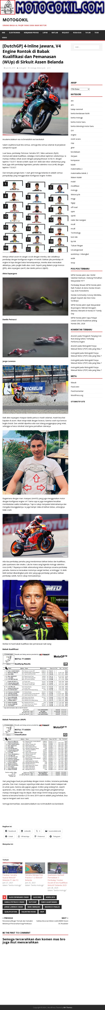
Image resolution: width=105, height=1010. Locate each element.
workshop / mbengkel (80, 254)
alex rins (37, 897)
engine (73, 135)
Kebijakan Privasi (31, 33)
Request (65, 33)
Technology (76, 233)
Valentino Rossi (29, 912)
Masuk (73, 382)
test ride (74, 237)
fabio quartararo (49, 902)
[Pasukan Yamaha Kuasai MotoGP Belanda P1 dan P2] (13, 868)
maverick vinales (52, 907)
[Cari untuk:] (86, 47)
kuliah (73, 164)
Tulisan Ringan (77, 245)
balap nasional (77, 109)
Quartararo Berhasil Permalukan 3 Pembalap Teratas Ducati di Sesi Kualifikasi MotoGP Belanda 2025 (57, 880)
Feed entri (75, 387)
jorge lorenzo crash (13, 907)
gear (73, 147)
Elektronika (14, 33)
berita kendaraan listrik (80, 113)
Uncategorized (77, 250)
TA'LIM (88, 33)
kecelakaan (75, 152)
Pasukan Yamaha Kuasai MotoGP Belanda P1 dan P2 (10, 877)
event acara (76, 139)
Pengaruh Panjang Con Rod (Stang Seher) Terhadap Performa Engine (86, 339)
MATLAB (55, 33)
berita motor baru (78, 122)
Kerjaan (74, 156)
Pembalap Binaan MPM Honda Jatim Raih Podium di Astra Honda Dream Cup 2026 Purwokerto (86, 288)
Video (4, 38)
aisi (72, 100)
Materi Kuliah (76, 177)
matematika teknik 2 (79, 173)
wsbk (73, 258)
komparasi (75, 160)
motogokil (22, 68)
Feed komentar (77, 391)
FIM (72, 143)
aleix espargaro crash (19, 897)
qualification (10, 912)
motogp (33, 68)
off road (74, 207)
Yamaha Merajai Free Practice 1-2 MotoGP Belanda (34, 877)
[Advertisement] (86, 66)
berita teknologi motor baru (82, 126)
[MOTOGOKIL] (52, 13)
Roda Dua (77, 33)
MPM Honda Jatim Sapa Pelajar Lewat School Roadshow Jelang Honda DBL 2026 (84, 321)
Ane (3, 33)
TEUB (96, 33)
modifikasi (75, 186)
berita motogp (77, 117)
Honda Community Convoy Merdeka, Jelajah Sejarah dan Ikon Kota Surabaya (86, 298)
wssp (73, 262)
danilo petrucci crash (14, 902)
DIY (72, 130)
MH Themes (68, 1007)
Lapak (45, 33)
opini (73, 211)
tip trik (73, 241)
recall (73, 224)
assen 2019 (50, 897)
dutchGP (32, 902)
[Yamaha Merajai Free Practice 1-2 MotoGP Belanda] (35, 868)
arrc (72, 105)
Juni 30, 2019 (10, 68)
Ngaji (73, 203)
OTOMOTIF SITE (78, 401)
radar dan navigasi (78, 220)
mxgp (73, 198)
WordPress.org (77, 395)
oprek (73, 215)
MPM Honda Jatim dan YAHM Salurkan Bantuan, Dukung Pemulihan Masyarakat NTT (86, 278)
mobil (73, 181)
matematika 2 (76, 169)
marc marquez (34, 907)
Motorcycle (41, 68)
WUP (42, 912)
